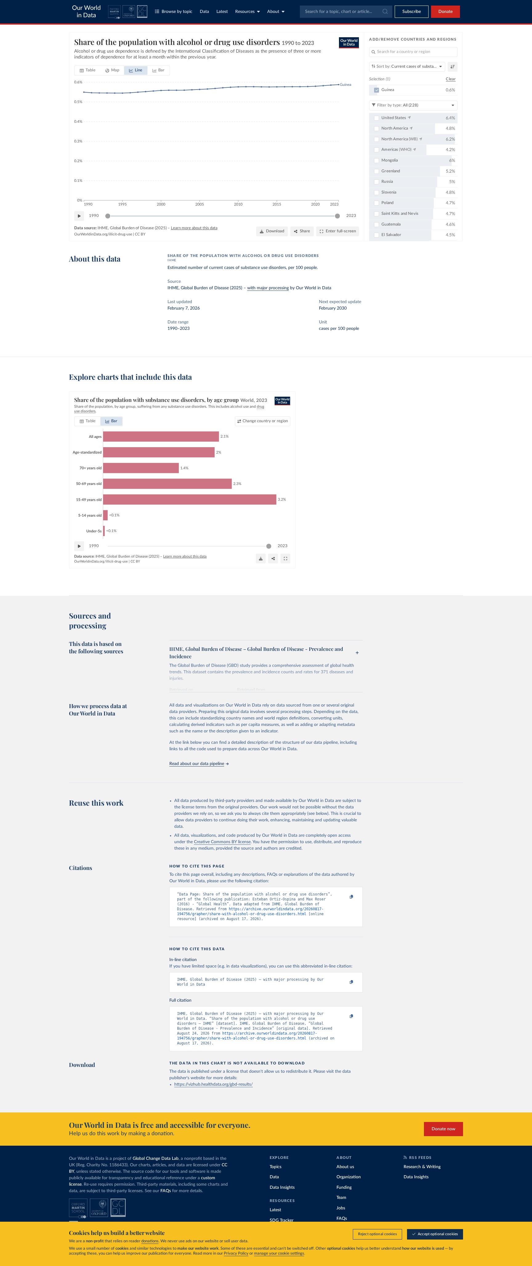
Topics (275, 1167)
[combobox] (346, 12)
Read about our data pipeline (196, 764)
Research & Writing (422, 1167)
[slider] (108, 216)
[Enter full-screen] (285, 558)
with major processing (268, 288)
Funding (344, 1187)
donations (150, 1241)
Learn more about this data (194, 228)
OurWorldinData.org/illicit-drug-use (103, 234)
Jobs (341, 1208)
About (273, 12)
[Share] (273, 558)
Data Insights (282, 1187)
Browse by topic (177, 12)
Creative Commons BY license (222, 842)
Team (341, 1198)
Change (265, 421)
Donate (445, 12)
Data (204, 12)
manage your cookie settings (279, 1254)
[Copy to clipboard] (345, 897)
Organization (349, 1177)
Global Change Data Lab (156, 1158)
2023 (351, 216)
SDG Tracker (281, 1220)
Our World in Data (86, 11)
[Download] (261, 558)
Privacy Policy (236, 1254)
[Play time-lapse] (79, 216)
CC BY (140, 234)
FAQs (165, 1191)
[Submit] (384, 11)
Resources (245, 12)
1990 (94, 216)
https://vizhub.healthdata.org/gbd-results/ (213, 1084)
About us (345, 1167)
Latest (222, 12)
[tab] (87, 70)
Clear (451, 79)
